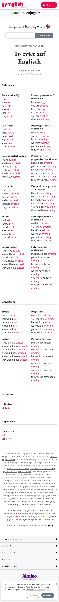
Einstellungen (33, 595)
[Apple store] (52, 525)
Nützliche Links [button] (9, 566)
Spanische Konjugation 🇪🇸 (32, 513)
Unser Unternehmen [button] (11, 539)
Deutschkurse (24, 471)
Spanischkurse (10, 471)
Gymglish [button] (6, 546)
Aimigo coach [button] (8, 552)
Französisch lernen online (42, 468)
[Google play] (49, 525)
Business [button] (6, 559)
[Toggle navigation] (45, 13)
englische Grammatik (25, 504)
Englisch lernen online (18, 468)
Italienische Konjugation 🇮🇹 (32, 516)
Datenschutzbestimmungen (37, 589)
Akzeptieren (47, 595)
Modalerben (48, 519)
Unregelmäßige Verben (30, 519)
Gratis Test (49, 5)
